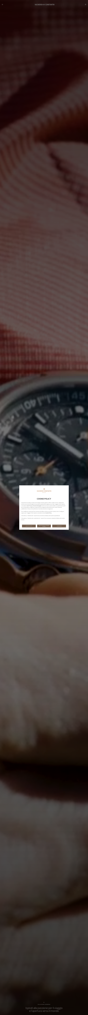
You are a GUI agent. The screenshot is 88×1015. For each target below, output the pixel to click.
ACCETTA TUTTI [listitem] (29, 526)
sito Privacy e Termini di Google (34, 505)
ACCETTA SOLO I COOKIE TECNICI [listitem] (44, 526)
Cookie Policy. (48, 513)
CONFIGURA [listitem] (59, 526)
